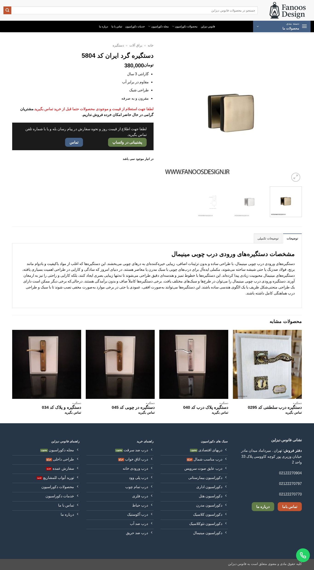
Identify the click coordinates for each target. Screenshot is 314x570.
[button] (282, 26)
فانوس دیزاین (208, 26)
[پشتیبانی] (303, 555)
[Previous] (293, 112)
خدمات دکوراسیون (135, 26)
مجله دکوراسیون (160, 26)
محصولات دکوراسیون (186, 26)
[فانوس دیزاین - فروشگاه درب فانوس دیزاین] (288, 10)
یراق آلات (135, 45)
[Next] (166, 112)
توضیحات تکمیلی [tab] (268, 238)
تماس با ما (116, 26)
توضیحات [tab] (292, 238)
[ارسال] (7, 10)
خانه (151, 45)
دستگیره (118, 45)
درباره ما (103, 26)
